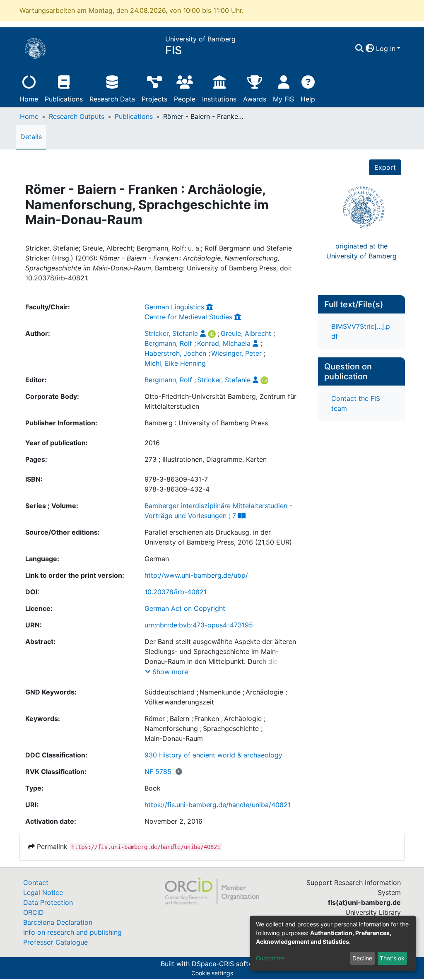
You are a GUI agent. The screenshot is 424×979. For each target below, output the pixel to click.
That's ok (392, 958)
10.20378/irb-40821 (176, 592)
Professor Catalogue (55, 942)
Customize (270, 958)
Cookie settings (212, 973)
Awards (254, 99)
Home (28, 99)
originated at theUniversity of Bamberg (361, 251)
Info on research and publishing (72, 932)
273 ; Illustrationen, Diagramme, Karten (206, 459)
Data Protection (48, 902)
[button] (370, 48)
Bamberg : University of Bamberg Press (206, 423)
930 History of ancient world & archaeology (213, 755)
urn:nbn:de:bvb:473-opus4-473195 (199, 625)
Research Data (112, 99)
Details (31, 137)
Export (385, 167)
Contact (35, 882)
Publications (64, 99)
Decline (362, 958)
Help (308, 99)
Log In (385, 48)
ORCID (33, 912)
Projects (154, 99)
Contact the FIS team (355, 403)
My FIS (283, 99)
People (184, 99)
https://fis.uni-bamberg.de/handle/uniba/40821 (218, 805)
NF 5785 (158, 771)
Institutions (219, 99)
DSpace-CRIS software (228, 964)
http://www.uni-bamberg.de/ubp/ (196, 575)
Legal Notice (43, 892)
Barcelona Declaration (57, 922)
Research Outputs (76, 116)
